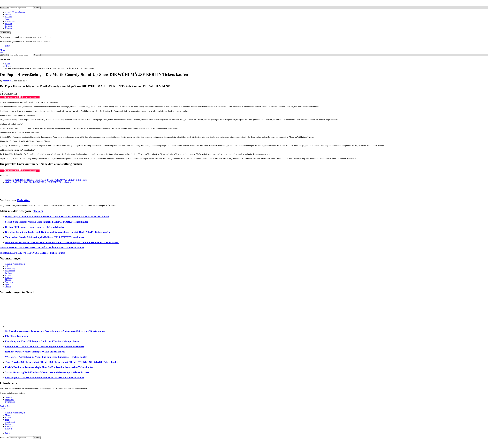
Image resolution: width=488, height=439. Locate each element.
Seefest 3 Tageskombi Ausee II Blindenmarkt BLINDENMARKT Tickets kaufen (46, 221)
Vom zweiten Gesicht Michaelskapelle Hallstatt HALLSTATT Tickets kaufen (45, 237)
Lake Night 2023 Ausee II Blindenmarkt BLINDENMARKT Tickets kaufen (44, 377)
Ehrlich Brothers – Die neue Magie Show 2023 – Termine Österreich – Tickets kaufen (49, 367)
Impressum (9, 399)
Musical (8, 14)
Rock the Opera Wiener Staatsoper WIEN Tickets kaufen (35, 351)
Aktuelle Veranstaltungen (15, 12)
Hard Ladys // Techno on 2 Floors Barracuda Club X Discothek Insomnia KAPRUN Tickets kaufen (57, 216)
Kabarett (8, 17)
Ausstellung (10, 21)
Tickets (38, 211)
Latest (7, 46)
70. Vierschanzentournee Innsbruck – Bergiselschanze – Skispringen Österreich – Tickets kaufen (55, 331)
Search (37, 8)
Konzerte (8, 26)
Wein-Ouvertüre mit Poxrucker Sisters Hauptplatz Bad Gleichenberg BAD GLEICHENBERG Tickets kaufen (62, 242)
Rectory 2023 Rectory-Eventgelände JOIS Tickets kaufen (35, 227)
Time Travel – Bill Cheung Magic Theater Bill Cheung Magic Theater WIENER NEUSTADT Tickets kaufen (61, 362)
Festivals (8, 23)
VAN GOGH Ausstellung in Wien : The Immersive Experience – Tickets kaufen (46, 357)
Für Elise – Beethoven (16, 336)
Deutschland (10, 271)
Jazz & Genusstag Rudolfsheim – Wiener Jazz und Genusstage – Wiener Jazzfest (47, 372)
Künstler (8, 28)
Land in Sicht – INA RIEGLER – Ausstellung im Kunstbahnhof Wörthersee (44, 346)
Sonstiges (9, 282)
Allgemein (9, 266)
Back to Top (5, 406)
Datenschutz (10, 402)
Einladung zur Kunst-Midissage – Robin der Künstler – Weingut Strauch (43, 341)
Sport (7, 19)
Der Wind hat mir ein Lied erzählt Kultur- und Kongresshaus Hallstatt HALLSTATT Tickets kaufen (57, 232)
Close (2, 408)
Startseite (8, 397)
